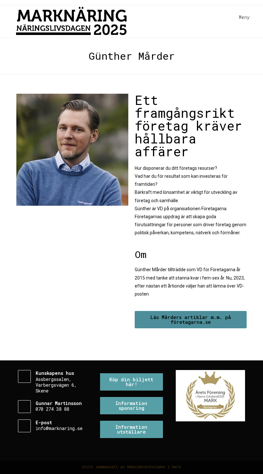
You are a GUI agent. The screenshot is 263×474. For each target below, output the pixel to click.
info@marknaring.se (59, 428)
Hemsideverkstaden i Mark (154, 467)
